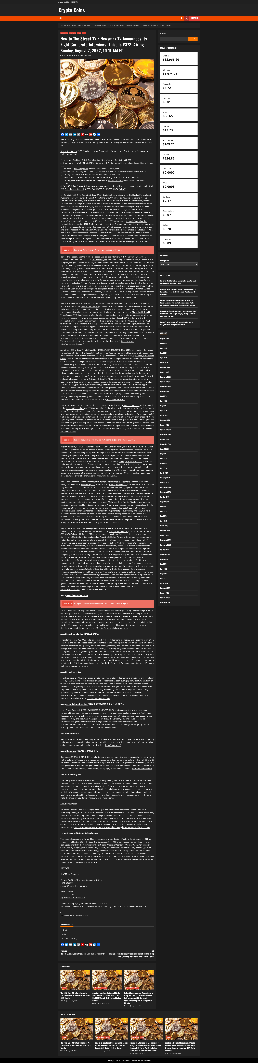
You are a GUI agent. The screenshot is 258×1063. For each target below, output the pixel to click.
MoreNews (136, 1060)
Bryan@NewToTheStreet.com (72, 897)
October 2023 (164, 497)
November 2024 (165, 434)
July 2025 (163, 396)
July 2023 (163, 506)
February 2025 (165, 420)
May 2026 (163, 353)
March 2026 (164, 362)
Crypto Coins (71, 10)
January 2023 (164, 535)
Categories (164, 261)
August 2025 (164, 391)
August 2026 (164, 338)
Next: (131, 953)
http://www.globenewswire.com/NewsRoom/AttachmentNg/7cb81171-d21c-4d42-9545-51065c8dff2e (103, 906)
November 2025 (165, 382)
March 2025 (164, 415)
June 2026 (163, 348)
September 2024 (165, 444)
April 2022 (163, 578)
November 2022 (165, 545)
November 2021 (165, 602)
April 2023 (163, 521)
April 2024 (163, 468)
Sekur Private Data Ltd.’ (72, 171)
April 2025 (163, 410)
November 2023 (165, 492)
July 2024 (163, 454)
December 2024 (165, 430)
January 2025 (164, 425)
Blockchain (64, 33)
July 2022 (163, 564)
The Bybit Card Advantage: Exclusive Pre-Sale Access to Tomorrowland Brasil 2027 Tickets (75, 995)
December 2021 (165, 597)
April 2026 (163, 358)
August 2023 (164, 501)
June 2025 (163, 401)
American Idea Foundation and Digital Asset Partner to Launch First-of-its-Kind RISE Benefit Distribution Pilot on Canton (106, 997)
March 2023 (164, 525)
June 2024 (163, 458)
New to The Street (121, 139)
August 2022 (164, 559)
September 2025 (165, 386)
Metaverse (72, 33)
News (79, 33)
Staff (63, 55)
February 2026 (165, 367)
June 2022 (163, 569)
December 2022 (165, 540)
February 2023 (165, 530)
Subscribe (194, 18)
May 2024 (163, 463)
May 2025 (163, 406)
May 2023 (163, 516)
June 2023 (163, 511)
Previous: (82, 952)
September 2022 (165, 554)
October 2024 (164, 439)
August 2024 (164, 449)
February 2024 (165, 477)
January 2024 (164, 482)
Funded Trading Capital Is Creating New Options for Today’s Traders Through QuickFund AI (177, 323)
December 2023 (165, 487)
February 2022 (165, 588)
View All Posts (70, 938)
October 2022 (164, 549)
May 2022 (163, 573)
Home (60, 18)
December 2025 (165, 377)
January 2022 (164, 593)
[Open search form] (182, 18)
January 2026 (164, 372)
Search (163, 33)
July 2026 (163, 343)
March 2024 (164, 473)
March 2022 (164, 583)
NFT (84, 33)
